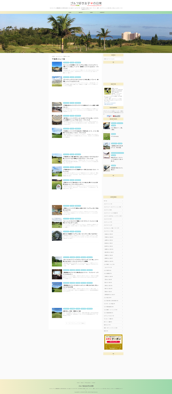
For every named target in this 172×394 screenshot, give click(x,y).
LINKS (91, 12)
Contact (93, 382)
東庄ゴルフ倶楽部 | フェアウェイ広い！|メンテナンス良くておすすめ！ (80, 234)
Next (171, 33)
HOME (70, 12)
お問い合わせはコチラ (108, 104)
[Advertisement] (75, 94)
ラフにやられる (115, 136)
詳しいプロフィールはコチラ (110, 102)
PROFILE (80, 12)
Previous (1, 33)
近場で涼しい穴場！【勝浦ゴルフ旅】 (72, 311)
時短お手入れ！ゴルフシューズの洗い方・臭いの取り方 (117, 159)
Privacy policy (87, 382)
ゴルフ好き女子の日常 (86, 386)
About (82, 382)
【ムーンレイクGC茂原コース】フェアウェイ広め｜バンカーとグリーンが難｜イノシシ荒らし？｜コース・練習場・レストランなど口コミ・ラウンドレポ (80, 66)
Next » (83, 323)
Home (78, 382)
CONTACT (102, 12)
